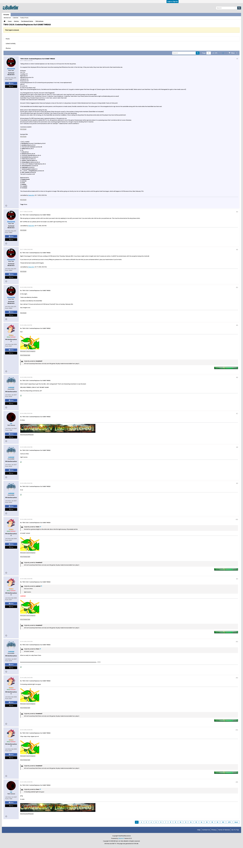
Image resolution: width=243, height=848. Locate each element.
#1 (237, 58)
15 (206, 822)
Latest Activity (10, 43)
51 (217, 822)
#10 (237, 519)
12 (190, 822)
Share (12, 83)
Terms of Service (224, 830)
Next (236, 822)
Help (198, 830)
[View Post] (40, 527)
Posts (8, 39)
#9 (237, 483)
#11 (237, 579)
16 (212, 822)
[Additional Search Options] (236, 7)
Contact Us (206, 830)
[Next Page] (223, 53)
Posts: (7, 79)
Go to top (235, 830)
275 (229, 822)
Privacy (213, 830)
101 (223, 822)
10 (180, 822)
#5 (237, 325)
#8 (237, 447)
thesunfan (31, 195)
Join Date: (8, 78)
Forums (6, 15)
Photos (8, 48)
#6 (237, 377)
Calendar (15, 17)
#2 (237, 211)
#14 (237, 730)
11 (185, 822)
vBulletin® (121, 838)
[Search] (239, 7)
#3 (237, 249)
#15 (237, 782)
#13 (237, 677)
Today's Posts (24, 17)
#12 (237, 641)
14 (201, 822)
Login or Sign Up (172, 1)
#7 (237, 413)
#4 (237, 287)
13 (196, 822)
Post (12, 86)
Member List (7, 17)
